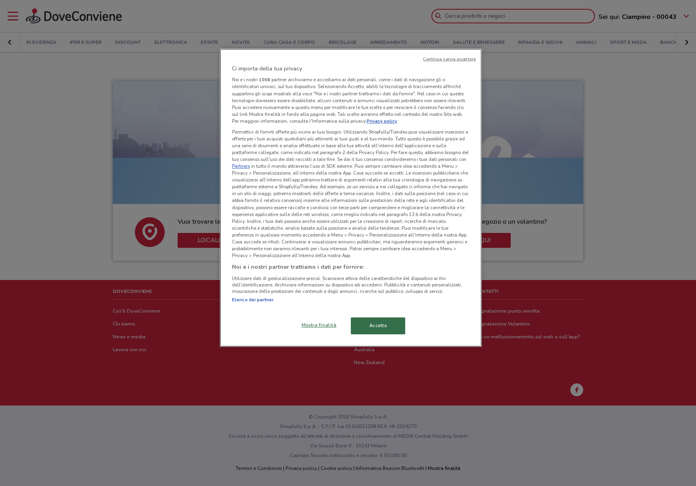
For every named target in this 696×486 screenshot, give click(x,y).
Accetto (378, 325)
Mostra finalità (319, 325)
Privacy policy (382, 121)
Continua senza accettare (449, 59)
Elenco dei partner (252, 300)
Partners (241, 166)
